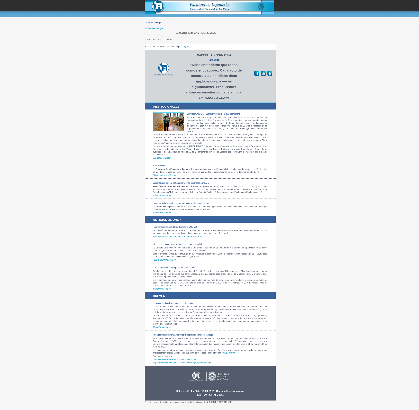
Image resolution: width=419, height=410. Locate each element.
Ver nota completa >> (163, 158)
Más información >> (162, 195)
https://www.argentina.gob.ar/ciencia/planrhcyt (174, 359)
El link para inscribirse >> (164, 175)
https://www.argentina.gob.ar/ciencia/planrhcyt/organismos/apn (182, 363)
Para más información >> (164, 260)
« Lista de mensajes (154, 28)
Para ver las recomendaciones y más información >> (177, 236)
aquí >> (187, 47)
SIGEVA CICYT (228, 353)
